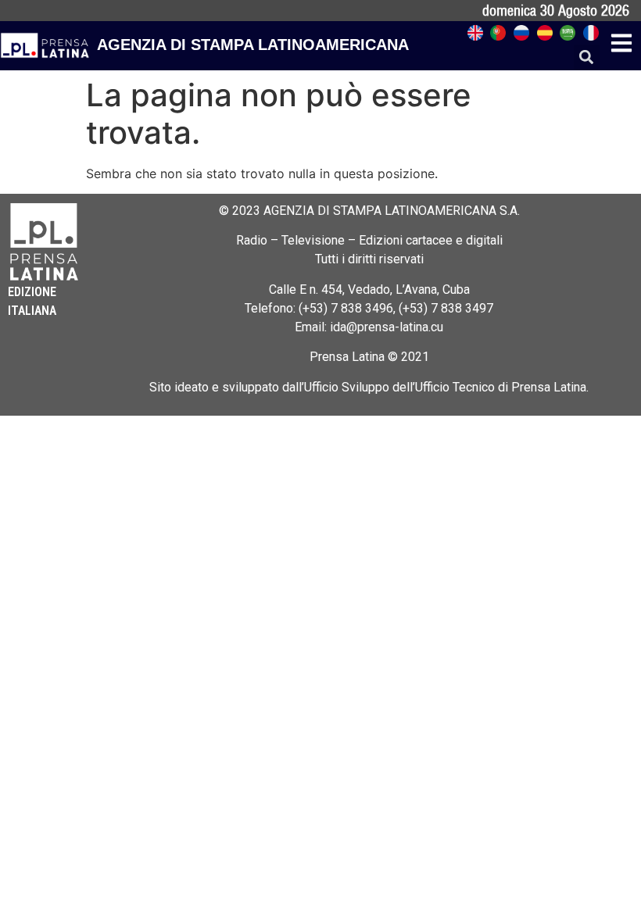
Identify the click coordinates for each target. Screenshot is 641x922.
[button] (587, 57)
